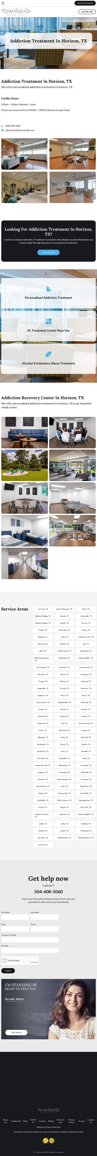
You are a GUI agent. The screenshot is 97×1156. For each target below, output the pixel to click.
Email (3, 924)
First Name (5, 912)
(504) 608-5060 (48, 252)
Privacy (81, 1121)
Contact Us (90, 1121)
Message (4, 946)
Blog (25, 1121)
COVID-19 (33, 1121)
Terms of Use (60, 1121)
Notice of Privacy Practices (48, 1127)
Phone (33, 924)
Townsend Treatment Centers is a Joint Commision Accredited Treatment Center (48, 1132)
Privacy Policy (71, 1121)
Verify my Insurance (85, 3)
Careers (42, 1121)
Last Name (35, 912)
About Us (5, 1121)
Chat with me (16, 1032)
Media (51, 1121)
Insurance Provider (8, 935)
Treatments (16, 1121)
